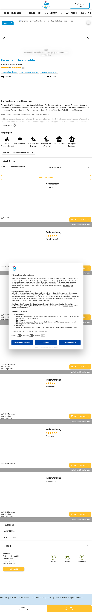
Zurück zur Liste (80, 5)
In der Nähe (8, 531)
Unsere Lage (9, 537)
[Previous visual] (4, 38)
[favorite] (88, 22)
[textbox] (46, 114)
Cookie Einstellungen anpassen (69, 597)
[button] (68, 167)
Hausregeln (8, 524)
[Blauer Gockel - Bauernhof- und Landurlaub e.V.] (46, 5)
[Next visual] (88, 38)
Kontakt (7, 545)
